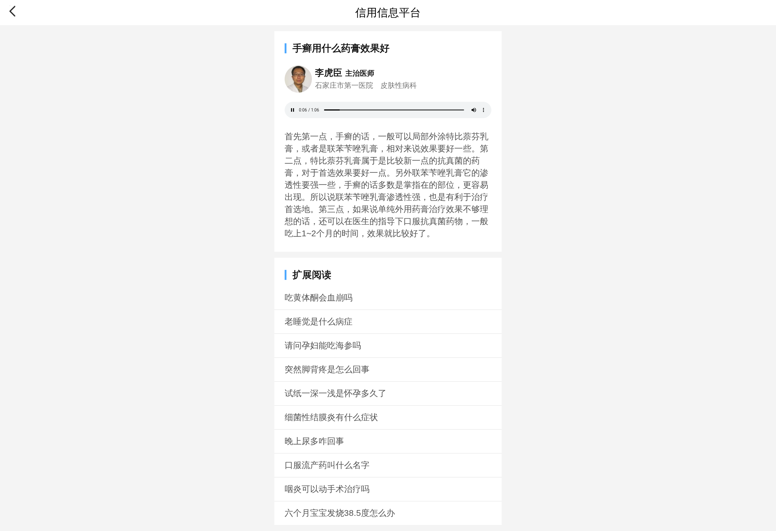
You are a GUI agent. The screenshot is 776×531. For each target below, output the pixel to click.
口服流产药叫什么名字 (327, 465)
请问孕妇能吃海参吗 (323, 345)
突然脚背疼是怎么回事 (327, 369)
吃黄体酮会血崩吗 (319, 297)
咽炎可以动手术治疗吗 (327, 489)
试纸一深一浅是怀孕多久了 (335, 393)
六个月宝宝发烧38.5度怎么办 (340, 513)
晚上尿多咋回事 (314, 441)
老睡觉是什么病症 (319, 321)
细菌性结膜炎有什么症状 (331, 417)
